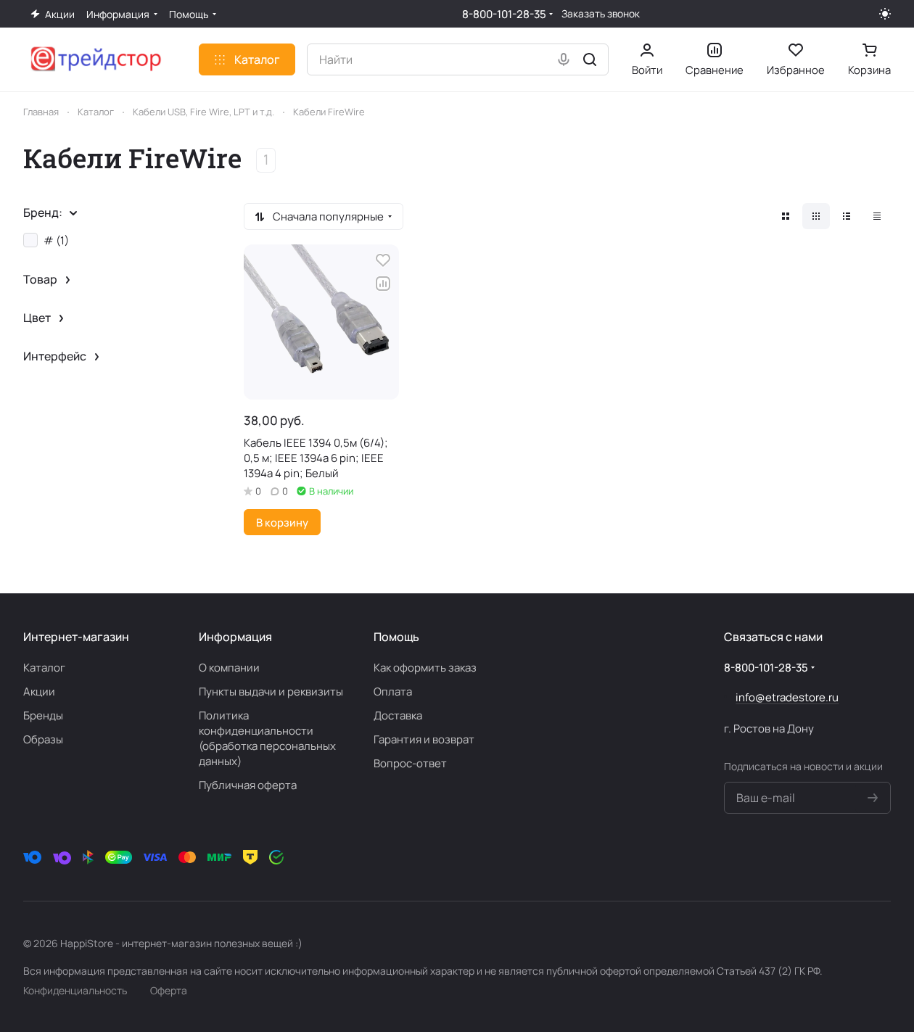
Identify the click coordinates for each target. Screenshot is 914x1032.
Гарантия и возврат (424, 739)
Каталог (44, 667)
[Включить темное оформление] (885, 14)
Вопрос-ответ (410, 763)
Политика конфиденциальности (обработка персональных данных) (267, 738)
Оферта (168, 990)
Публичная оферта (248, 785)
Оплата (393, 691)
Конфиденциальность (75, 990)
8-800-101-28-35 (504, 14)
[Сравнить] (383, 283)
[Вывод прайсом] (877, 216)
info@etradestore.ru (787, 697)
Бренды (43, 715)
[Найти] (590, 59)
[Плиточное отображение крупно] (785, 216)
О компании (229, 667)
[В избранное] (383, 260)
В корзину (282, 522)
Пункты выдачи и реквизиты (271, 691)
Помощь (396, 637)
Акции (39, 691)
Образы (43, 739)
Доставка (398, 715)
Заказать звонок (600, 13)
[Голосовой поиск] (563, 59)
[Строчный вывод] (846, 216)
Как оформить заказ (425, 667)
